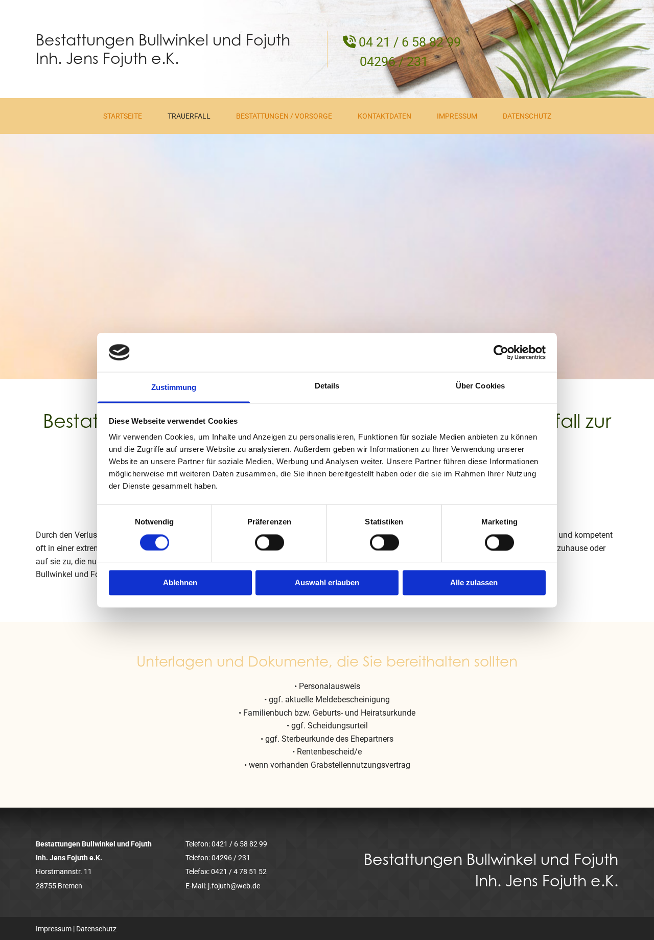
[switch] (269, 542)
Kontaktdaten (384, 116)
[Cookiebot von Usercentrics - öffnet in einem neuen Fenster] (501, 352)
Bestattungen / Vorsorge (284, 116)
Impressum (457, 116)
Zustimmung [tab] (174, 387)
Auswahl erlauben (327, 583)
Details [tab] (327, 386)
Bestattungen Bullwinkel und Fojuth (163, 40)
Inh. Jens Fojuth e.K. (107, 58)
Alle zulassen (474, 583)
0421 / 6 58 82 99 (239, 844)
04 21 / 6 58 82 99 (410, 42)
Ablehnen (180, 583)
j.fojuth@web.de (234, 886)
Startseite (122, 116)
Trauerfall (189, 116)
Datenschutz (527, 116)
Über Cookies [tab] (480, 386)
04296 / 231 (394, 61)
